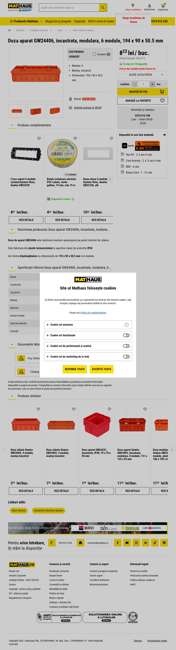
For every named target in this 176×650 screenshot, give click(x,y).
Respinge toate (75, 369)
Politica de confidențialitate (93, 312)
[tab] (88, 325)
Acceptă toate (101, 369)
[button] (59, 325)
